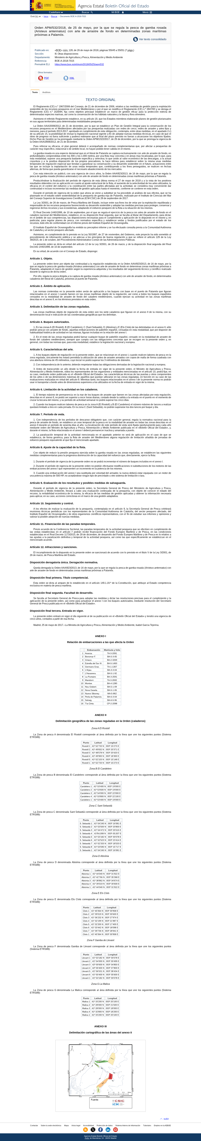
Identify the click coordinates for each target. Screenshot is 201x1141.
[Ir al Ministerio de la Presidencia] (53, 5)
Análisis (46, 92)
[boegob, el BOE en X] (93, 1131)
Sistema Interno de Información (127, 1126)
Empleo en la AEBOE (162, 1126)
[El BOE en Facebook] (100, 1131)
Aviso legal (76, 1126)
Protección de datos (105, 1126)
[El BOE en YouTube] (115, 1131)
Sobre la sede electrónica (51, 1126)
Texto (35, 92)
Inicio (46, 16)
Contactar (34, 1126)
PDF (46, 78)
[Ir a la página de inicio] (113, 6)
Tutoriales (147, 1126)
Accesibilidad (88, 1126)
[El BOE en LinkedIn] (108, 1131)
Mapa (66, 1126)
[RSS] (85, 1131)
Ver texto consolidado (152, 39)
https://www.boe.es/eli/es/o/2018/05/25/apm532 (79, 64)
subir (166, 1119)
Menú (145, 12)
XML (71, 78)
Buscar (54, 16)
